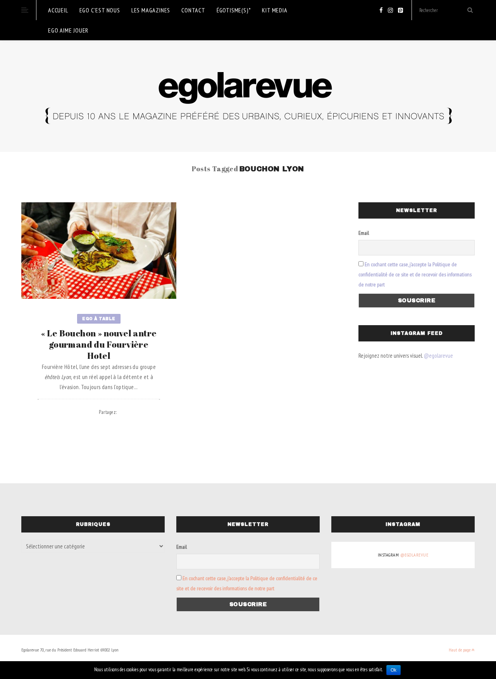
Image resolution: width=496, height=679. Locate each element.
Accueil (58, 10)
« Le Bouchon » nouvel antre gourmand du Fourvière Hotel (99, 344)
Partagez (108, 412)
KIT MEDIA (274, 10)
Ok (393, 670)
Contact (193, 10)
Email (363, 232)
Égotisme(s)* (234, 10)
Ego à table (98, 319)
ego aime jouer (68, 30)
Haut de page (460, 650)
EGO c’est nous (99, 10)
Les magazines (150, 10)
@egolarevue (438, 355)
